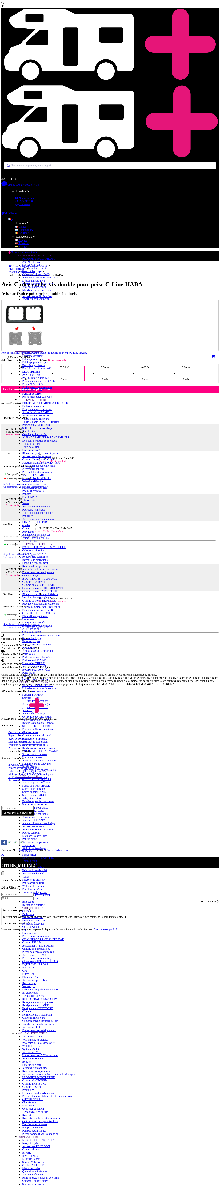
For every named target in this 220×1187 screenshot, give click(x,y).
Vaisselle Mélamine (32, 481)
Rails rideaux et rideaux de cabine (40, 1177)
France (22, 226)
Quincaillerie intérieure (34, 1171)
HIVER (26, 1152)
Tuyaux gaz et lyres (33, 995)
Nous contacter (26, 198)
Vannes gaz (28, 986)
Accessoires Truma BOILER (38, 945)
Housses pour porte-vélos (36, 669)
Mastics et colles (31, 1168)
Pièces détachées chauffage (37, 958)
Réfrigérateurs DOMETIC (36, 1005)
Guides (26, 525)
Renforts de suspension (35, 566)
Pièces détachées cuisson (35, 936)
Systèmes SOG (30, 1049)
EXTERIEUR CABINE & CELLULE (44, 547)
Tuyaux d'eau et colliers (35, 1111)
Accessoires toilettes (33, 468)
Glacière (26, 1011)
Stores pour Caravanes (34, 754)
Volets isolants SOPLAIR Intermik (41, 421)
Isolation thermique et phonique (39, 440)
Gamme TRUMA (32, 942)
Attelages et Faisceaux (34, 738)
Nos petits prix (30, 1143)
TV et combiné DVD (34, 268)
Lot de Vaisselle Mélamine (36, 478)
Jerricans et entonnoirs (34, 1067)
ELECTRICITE (31, 371)
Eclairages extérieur (33, 359)
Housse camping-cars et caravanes (41, 606)
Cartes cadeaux (30, 1149)
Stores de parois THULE (36, 785)
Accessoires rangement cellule (38, 465)
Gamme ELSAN (31, 1086)
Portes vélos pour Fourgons (37, 657)
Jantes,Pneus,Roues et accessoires (40, 569)
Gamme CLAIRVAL (34, 581)
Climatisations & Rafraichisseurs (40, 1020)
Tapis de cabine (30, 446)
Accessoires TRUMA (34, 955)
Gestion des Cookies (19, 751)
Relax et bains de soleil (34, 870)
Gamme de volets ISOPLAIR (38, 584)
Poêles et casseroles (33, 490)
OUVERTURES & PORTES (38, 613)
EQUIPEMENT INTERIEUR (34, 399)
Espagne (23, 246)
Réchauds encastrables (34, 920)
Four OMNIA (30, 497)
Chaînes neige (30, 575)
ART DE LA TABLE (34, 475)
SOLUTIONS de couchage (37, 428)
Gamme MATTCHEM (34, 1080)
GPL (25, 970)
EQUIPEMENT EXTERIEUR (34, 544)
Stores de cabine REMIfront (37, 412)
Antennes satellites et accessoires (40, 277)
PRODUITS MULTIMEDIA (38, 258)
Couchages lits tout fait (34, 434)
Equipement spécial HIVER (37, 609)
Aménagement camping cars (23, 767)
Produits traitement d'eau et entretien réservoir (47, 1096)
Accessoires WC (31, 1052)
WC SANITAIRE (32, 1036)
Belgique (23, 232)
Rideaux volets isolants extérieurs (40, 603)
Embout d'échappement (35, 562)
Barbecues (28, 901)
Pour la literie (29, 431)
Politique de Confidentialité (23, 744)
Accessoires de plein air (35, 842)
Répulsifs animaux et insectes (38, 722)
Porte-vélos (28, 653)
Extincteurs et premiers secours (39, 747)
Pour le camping (31, 832)
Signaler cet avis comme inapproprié (21, 484)
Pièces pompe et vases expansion (40, 1133)
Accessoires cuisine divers (36, 506)
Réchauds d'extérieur (33, 904)
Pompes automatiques (34, 1130)
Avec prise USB (31, 374)
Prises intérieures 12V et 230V (39, 381)
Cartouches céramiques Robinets (40, 1121)
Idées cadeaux (30, 1155)
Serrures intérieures (32, 1174)
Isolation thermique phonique (38, 597)
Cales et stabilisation (33, 550)
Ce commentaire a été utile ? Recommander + (25, 486)
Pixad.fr (49, 850)
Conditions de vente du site (23, 732)
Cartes (25, 528)
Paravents (27, 851)
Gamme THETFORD (34, 1083)
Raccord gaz (29, 983)
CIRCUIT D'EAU (32, 1099)
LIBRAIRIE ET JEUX (35, 522)
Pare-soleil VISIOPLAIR (36, 424)
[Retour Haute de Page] (2, 854)
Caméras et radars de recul (36, 735)
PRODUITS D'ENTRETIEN (38, 1077)
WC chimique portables (35, 1039)
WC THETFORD (32, 1045)
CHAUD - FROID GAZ (31, 907)
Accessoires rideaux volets (36, 456)
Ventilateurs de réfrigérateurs (38, 1024)
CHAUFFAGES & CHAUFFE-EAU (43, 939)
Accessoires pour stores (35, 807)
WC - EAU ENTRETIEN (32, 1033)
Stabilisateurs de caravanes (36, 763)
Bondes (26, 1061)
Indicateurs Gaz (30, 967)
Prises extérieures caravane (37, 396)
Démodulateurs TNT (33, 280)
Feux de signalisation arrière (37, 368)
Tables (25, 876)
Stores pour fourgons (33, 788)
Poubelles (27, 515)
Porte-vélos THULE (33, 663)
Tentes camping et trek (34, 892)
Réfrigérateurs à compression (38, 1002)
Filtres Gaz (28, 973)
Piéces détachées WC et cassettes (40, 1055)
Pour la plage (29, 838)
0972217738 (32, 184)
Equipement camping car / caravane (27, 777)
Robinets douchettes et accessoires (41, 1118)
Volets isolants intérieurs (35, 418)
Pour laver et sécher (33, 889)
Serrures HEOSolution (34, 691)
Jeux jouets (28, 531)
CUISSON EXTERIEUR (36, 895)
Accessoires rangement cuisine (39, 519)
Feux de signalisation (33, 365)
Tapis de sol (28, 845)
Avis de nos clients (18, 747)
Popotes (26, 493)
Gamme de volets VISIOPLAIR (40, 591)
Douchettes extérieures (34, 835)
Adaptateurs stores (32, 798)
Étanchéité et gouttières (35, 616)
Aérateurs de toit (31, 628)
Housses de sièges (32, 450)
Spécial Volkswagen (33, 1162)
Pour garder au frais (33, 882)
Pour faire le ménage (33, 509)
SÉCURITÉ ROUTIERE (36, 726)
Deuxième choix (31, 1158)
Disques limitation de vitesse (37, 729)
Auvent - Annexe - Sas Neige (38, 823)
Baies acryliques (31, 641)
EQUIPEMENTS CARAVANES (40, 751)
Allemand (23, 243)
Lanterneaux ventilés (33, 622)
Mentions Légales (61, 850)
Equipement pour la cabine (37, 409)
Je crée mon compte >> (17, 923)
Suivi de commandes (19, 738)
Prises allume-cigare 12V (36, 377)
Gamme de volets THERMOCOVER (43, 588)
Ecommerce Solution (27, 850)
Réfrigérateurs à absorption (37, 1014)
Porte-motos (28, 672)
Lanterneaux (29, 619)
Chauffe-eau (29, 1102)
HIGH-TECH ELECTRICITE (34, 255)
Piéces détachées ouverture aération (41, 635)
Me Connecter (209, 901)
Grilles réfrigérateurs (33, 1017)
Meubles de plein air (33, 879)
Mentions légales (17, 741)
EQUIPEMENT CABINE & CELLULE (45, 402)
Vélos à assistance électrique (37, 650)
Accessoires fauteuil (33, 873)
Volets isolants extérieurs (35, 415)
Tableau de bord (31, 443)
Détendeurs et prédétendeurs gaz (40, 989)
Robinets (27, 1114)
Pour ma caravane (32, 757)
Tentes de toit (29, 860)
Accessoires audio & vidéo (37, 296)
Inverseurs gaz (30, 992)
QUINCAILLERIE (28, 1136)
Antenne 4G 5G (31, 261)
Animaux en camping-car (36, 534)
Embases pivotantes (33, 406)
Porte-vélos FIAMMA (34, 660)
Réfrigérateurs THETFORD (37, 1008)
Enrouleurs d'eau (31, 1064)
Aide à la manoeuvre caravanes (39, 760)
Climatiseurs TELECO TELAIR (40, 961)
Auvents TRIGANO (33, 820)
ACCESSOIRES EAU (35, 1058)
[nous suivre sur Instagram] (11, 844)
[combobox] (110, 165)
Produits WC (29, 1089)
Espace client (15, 735)
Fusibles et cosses (32, 393)
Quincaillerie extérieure (35, 1180)
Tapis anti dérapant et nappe (37, 512)
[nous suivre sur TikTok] (16, 844)
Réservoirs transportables (36, 1071)
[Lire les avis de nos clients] (110, 173)
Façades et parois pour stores (38, 801)
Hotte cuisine (29, 933)
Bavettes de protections (35, 559)
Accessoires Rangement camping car (28, 780)
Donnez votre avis (57, 360)
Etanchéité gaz (30, 976)
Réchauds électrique (33, 923)
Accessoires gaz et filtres (35, 980)
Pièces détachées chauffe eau (38, 951)
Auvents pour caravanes (35, 816)
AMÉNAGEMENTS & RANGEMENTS (45, 437)
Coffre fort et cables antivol (37, 716)
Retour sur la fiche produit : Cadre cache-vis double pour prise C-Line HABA (44, 352)
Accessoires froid (31, 1027)
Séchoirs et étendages (34, 848)
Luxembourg (25, 229)
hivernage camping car (20, 764)
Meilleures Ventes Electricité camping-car (31, 774)
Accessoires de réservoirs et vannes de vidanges (48, 1074)
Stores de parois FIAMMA (37, 782)
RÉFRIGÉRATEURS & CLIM (39, 998)
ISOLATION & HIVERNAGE (39, 578)
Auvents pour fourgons (35, 813)
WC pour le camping (33, 885)
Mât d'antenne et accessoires (37, 290)
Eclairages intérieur (32, 355)
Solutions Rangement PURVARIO (41, 462)
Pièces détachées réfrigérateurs (39, 1030)
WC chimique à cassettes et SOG (40, 1042)
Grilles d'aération (31, 631)
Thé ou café (28, 500)
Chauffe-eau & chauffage (36, 948)
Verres (25, 503)
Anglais (22, 240)
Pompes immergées (32, 1127)
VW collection (30, 540)
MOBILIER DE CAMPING (38, 857)
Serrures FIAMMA (32, 694)
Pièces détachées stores (34, 804)
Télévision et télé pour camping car (27, 770)
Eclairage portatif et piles (35, 362)
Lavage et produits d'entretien (38, 1093)
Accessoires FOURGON (36, 1146)
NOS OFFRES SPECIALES (38, 1140)
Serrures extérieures (33, 1183)
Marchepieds (29, 854)
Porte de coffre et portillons (37, 644)
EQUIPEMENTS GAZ (35, 964)
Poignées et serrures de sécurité (39, 688)
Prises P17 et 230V (32, 384)
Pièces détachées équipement (38, 572)
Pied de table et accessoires (37, 471)
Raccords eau (29, 1105)
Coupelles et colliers (33, 1108)
